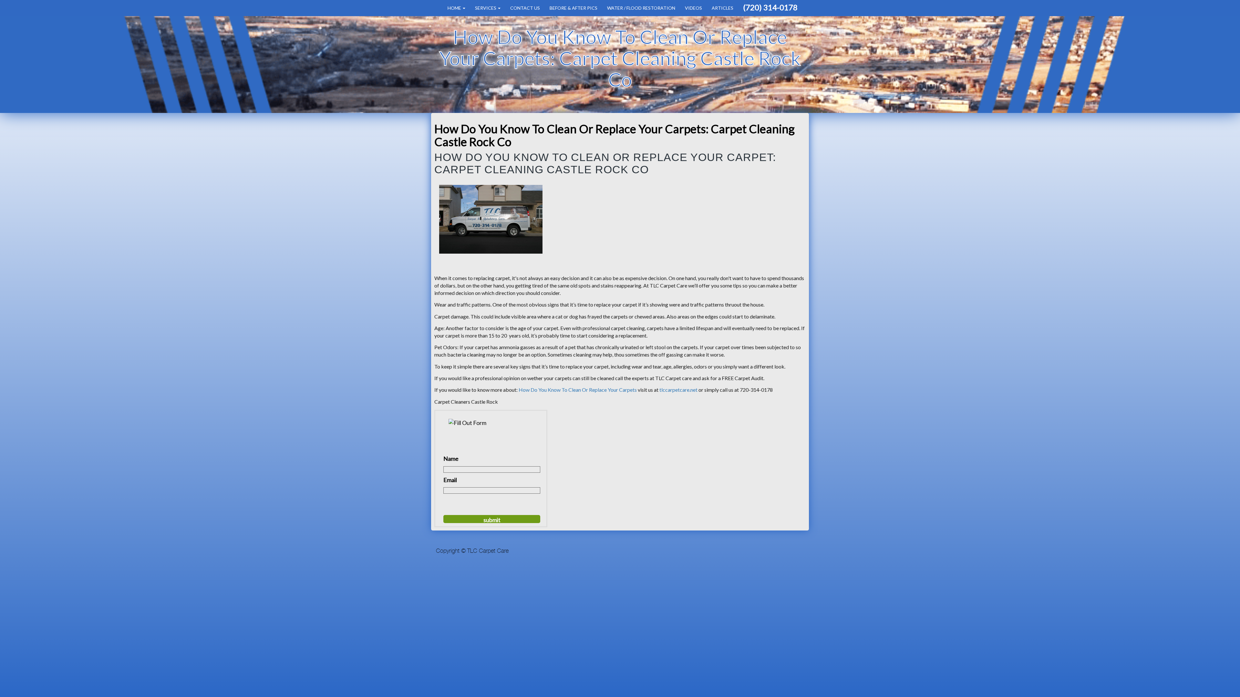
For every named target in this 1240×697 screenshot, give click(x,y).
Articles (722, 8)
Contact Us (525, 8)
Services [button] (486, 8)
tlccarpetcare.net (678, 390)
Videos (693, 8)
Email (450, 479)
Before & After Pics (573, 8)
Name (451, 458)
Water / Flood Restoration (641, 8)
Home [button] (455, 8)
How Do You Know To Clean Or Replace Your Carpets (578, 390)
